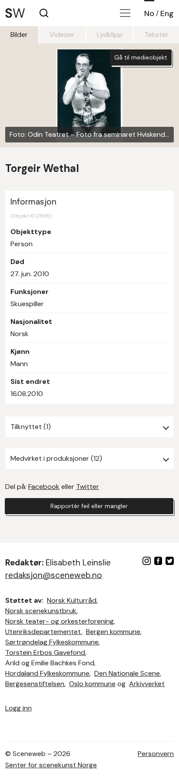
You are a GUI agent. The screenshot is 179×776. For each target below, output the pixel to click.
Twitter (87, 486)
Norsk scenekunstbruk (40, 610)
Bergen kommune (113, 631)
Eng (167, 13)
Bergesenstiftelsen (34, 683)
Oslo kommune (92, 683)
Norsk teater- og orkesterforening (59, 621)
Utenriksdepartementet (43, 631)
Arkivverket (147, 683)
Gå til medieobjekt (140, 57)
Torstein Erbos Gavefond (45, 652)
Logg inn (18, 708)
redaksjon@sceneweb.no (53, 575)
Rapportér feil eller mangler (89, 506)
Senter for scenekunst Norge (51, 764)
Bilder (19, 34)
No (149, 13)
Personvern (156, 753)
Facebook (44, 486)
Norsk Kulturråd (71, 600)
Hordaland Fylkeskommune (47, 673)
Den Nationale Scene (127, 673)
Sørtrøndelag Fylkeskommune (52, 642)
